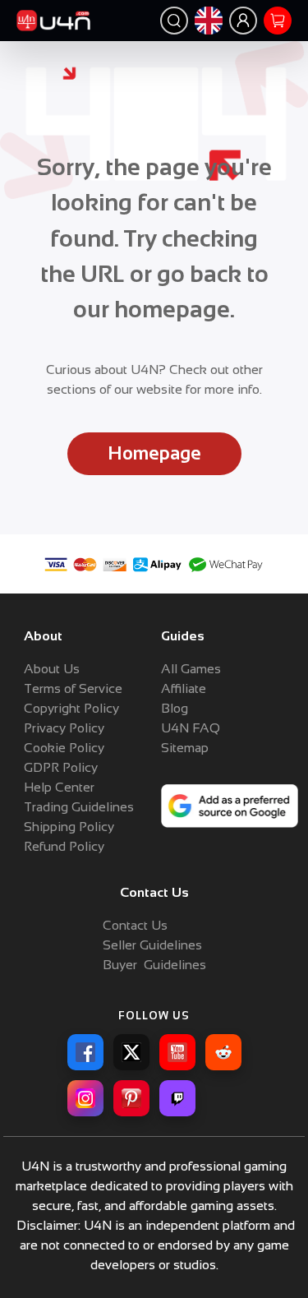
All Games (191, 669)
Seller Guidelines (152, 945)
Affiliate (183, 688)
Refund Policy (64, 846)
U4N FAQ (190, 728)
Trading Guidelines (79, 807)
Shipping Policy (69, 827)
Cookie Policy (64, 748)
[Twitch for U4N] (177, 1098)
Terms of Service (73, 688)
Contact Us (135, 925)
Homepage (154, 453)
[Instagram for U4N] (85, 1098)
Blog (174, 708)
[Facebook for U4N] (85, 1052)
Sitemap (185, 748)
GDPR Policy (61, 767)
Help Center (59, 787)
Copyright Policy (71, 708)
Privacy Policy (64, 728)
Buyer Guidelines (154, 965)
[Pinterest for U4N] (131, 1098)
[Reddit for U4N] (223, 1052)
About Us (52, 669)
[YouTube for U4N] (177, 1052)
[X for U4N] (131, 1052)
